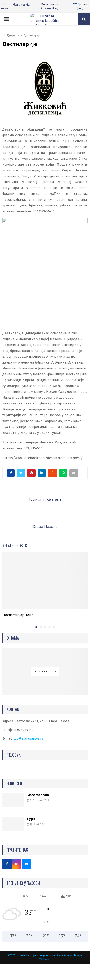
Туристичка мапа (45, 499)
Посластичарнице (18, 615)
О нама (4, 6)
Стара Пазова (45, 526)
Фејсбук (13, 755)
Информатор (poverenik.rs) (49, 6)
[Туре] (13, 824)
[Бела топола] (13, 800)
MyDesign (45, 959)
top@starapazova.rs (28, 739)
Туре (31, 819)
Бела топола (38, 795)
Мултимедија (21, 4)
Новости (14, 783)
